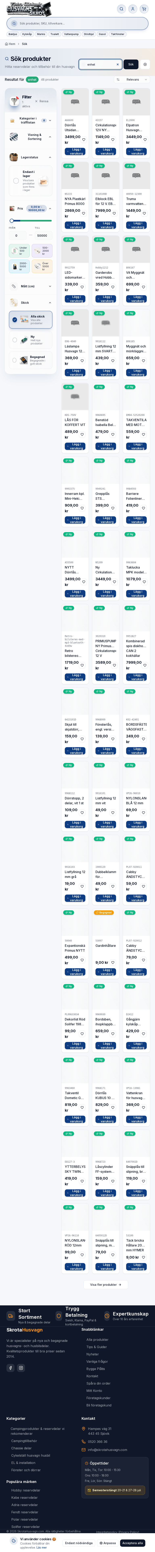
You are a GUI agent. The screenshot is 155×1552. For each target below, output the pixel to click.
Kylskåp (27, 34)
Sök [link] (24, 44)
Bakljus (13, 34)
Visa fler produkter (103, 1284)
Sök (131, 64)
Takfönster (117, 34)
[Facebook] (10, 1368)
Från (12, 228)
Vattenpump (71, 34)
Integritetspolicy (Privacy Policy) (117, 1532)
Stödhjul (89, 34)
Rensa (44, 101)
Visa (77, 101)
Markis (41, 34)
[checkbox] (30, 180)
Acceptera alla (133, 1543)
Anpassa (110, 1543)
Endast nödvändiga (79, 1543)
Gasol (102, 34)
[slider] (12, 221)
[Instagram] (21, 1368)
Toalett (54, 34)
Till (37, 228)
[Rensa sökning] (145, 64)
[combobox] (132, 79)
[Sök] (121, 8)
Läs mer (42, 1547)
